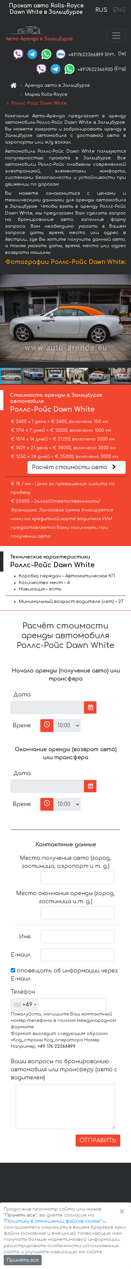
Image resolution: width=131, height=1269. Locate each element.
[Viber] (18, 53)
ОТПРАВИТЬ (98, 1141)
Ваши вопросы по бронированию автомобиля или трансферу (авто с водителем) (64, 1070)
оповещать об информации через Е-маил (64, 975)
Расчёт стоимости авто (70, 467)
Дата (22, 695)
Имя (25, 937)
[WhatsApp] (46, 53)
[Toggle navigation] (116, 35)
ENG (119, 10)
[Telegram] (32, 53)
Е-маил (21, 955)
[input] (47, 707)
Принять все (23, 1260)
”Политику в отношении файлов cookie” (53, 1221)
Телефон (23, 992)
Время (22, 726)
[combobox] (24, 1005)
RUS (101, 10)
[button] (33, 376)
